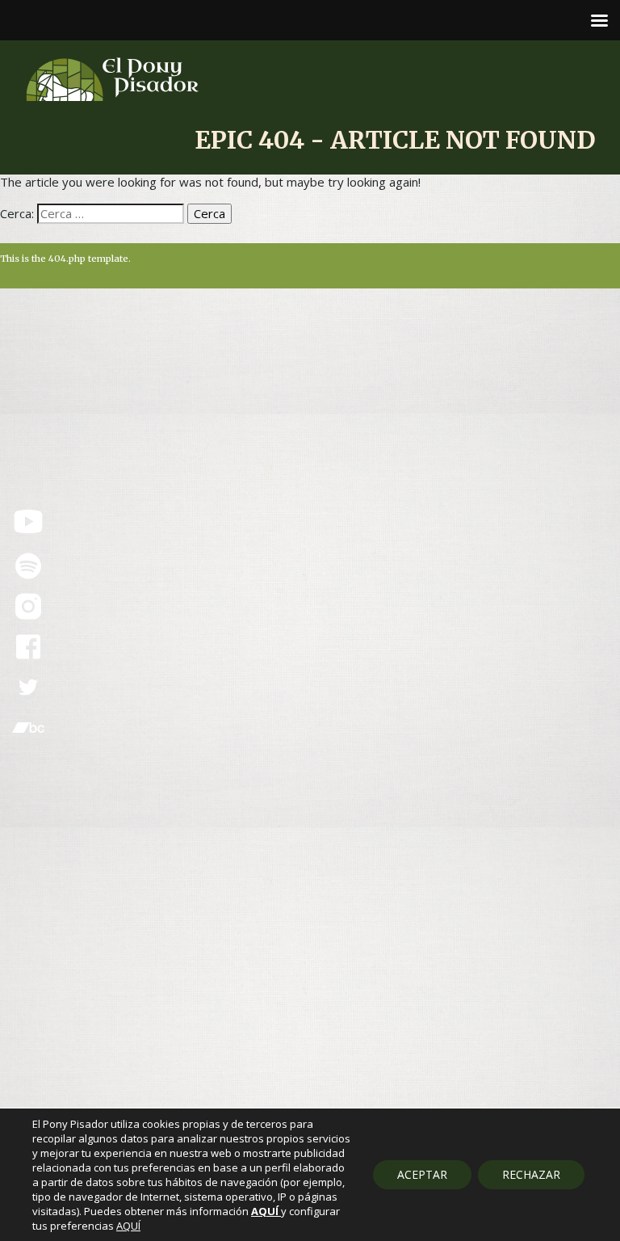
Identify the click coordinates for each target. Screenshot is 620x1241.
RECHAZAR (531, 1174)
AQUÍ (128, 1225)
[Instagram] (28, 607)
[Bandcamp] (28, 728)
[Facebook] (28, 647)
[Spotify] (28, 566)
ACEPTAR (422, 1174)
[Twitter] (28, 687)
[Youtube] (28, 522)
